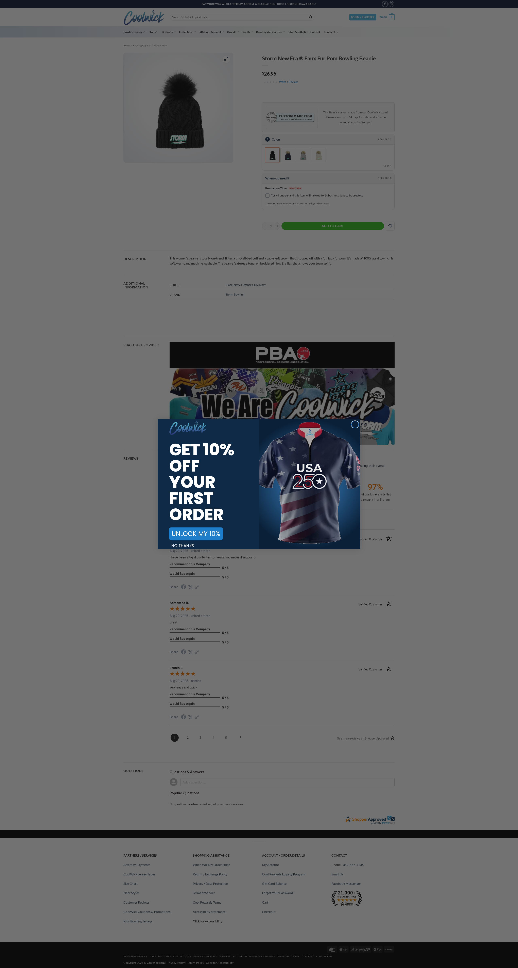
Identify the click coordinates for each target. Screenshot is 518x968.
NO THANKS (182, 545)
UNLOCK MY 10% (196, 533)
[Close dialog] (355, 424)
